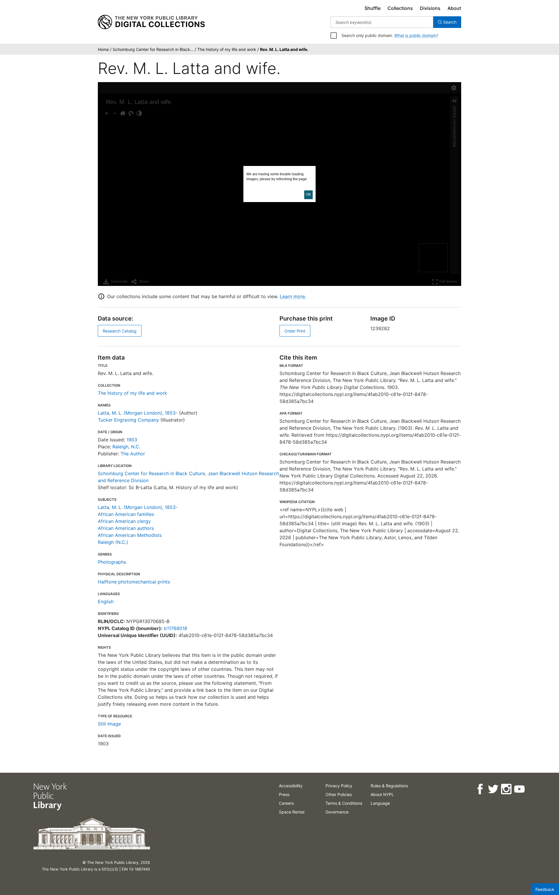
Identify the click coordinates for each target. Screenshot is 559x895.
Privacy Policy (339, 785)
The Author (133, 454)
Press (284, 794)
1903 (131, 440)
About (454, 8)
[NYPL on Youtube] (519, 789)
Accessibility (291, 785)
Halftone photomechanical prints (134, 582)
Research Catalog (120, 330)
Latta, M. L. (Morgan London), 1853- (138, 413)
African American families (126, 514)
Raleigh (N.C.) (113, 542)
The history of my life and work (132, 393)
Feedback (544, 889)
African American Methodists (130, 535)
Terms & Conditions (344, 803)
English (106, 601)
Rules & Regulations (389, 785)
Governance (337, 811)
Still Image (109, 724)
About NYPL (382, 794)
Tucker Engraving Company (128, 420)
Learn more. (293, 296)
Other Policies (339, 794)
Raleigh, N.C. (126, 447)
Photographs (112, 562)
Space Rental (291, 811)
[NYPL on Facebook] (479, 789)
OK (308, 194)
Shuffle (373, 8)
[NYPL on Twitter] (492, 789)
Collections (400, 8)
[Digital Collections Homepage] (151, 22)
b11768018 (175, 628)
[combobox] (381, 22)
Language (380, 803)
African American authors (126, 528)
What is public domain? (416, 35)
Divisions (430, 8)
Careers (286, 803)
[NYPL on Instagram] (506, 789)
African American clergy (124, 521)
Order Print (294, 330)
